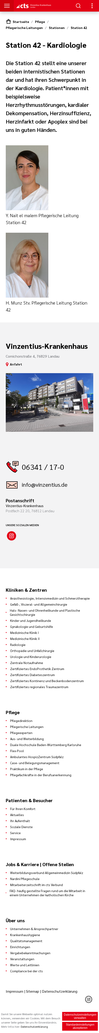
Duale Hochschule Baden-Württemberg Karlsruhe (45, 745)
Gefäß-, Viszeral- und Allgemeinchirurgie (38, 604)
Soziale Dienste (21, 827)
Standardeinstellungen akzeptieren (80, 1026)
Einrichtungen (20, 947)
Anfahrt (16, 364)
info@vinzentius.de (44, 484)
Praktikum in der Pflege (26, 769)
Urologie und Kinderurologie (30, 657)
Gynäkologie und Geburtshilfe (31, 626)
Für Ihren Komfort (22, 809)
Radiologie (18, 644)
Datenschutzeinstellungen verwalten (80, 1016)
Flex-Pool (17, 751)
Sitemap (32, 991)
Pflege (40, 21)
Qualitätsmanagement (26, 941)
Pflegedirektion (21, 720)
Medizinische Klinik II (25, 638)
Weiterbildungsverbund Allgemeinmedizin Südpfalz (46, 873)
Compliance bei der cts (26, 971)
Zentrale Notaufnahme (26, 663)
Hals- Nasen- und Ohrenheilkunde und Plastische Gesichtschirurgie (45, 612)
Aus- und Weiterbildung (27, 739)
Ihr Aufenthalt (20, 821)
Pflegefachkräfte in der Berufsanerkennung (40, 775)
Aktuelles (17, 815)
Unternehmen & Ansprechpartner (34, 929)
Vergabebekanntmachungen (30, 953)
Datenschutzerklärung (59, 991)
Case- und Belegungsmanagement (34, 763)
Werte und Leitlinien (24, 965)
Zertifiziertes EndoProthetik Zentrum (37, 669)
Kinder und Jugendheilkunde (30, 620)
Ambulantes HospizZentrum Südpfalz (37, 757)
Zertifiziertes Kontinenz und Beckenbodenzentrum (47, 681)
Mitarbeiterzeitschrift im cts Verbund (36, 885)
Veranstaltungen (22, 959)
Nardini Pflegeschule (25, 879)
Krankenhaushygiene (25, 935)
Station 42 (79, 27)
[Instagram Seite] (11, 535)
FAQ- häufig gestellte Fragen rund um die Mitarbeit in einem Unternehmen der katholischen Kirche (47, 893)
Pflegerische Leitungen (24, 27)
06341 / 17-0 (43, 466)
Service (15, 833)
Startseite (21, 21)
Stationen (57, 27)
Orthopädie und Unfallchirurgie (32, 650)
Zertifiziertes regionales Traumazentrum (39, 687)
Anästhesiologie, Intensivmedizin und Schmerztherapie (50, 598)
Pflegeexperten (21, 733)
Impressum (18, 839)
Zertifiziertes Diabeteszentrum (32, 675)
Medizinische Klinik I (24, 632)
